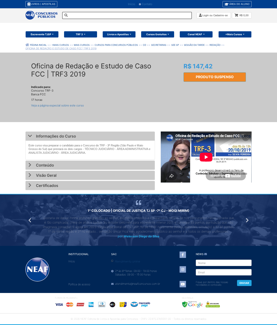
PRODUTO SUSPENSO (215, 77)
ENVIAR (244, 282)
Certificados (46, 185)
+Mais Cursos (233, 34)
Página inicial (38, 45)
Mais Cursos (82, 45)
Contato (147, 4)
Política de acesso (79, 284)
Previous (30, 220)
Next (247, 220)
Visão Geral (46, 175)
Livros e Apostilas (118, 34)
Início (131, 4)
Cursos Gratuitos (156, 34)
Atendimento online (127, 261)
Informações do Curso (55, 136)
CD (144, 45)
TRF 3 (79, 34)
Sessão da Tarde (194, 45)
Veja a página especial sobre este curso (57, 105)
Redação (215, 45)
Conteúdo (44, 165)
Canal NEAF (195, 34)
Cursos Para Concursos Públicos (116, 45)
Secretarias (158, 45)
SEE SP (175, 45)
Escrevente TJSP (41, 34)
